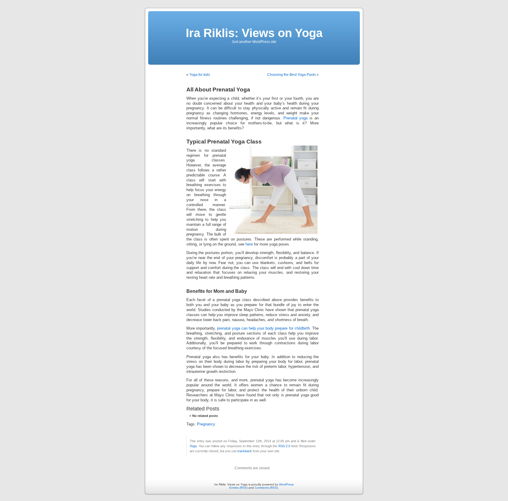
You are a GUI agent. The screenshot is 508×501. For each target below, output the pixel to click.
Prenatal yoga (295, 118)
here (249, 244)
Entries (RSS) (238, 487)
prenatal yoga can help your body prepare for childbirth (263, 328)
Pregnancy (206, 424)
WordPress (286, 484)
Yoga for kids (199, 75)
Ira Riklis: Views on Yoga (254, 32)
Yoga (193, 446)
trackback (245, 451)
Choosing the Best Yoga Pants (291, 75)
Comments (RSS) (266, 487)
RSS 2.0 (284, 446)
